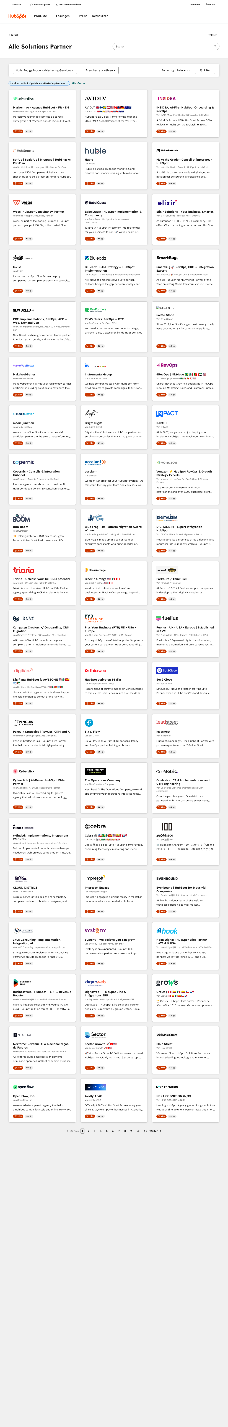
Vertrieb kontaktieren (70, 4)
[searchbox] (166, 46)
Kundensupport (42, 4)
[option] (43, 70)
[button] (213, 35)
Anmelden (195, 4)
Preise (83, 16)
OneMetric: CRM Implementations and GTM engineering (182, 782)
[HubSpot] (17, 16)
